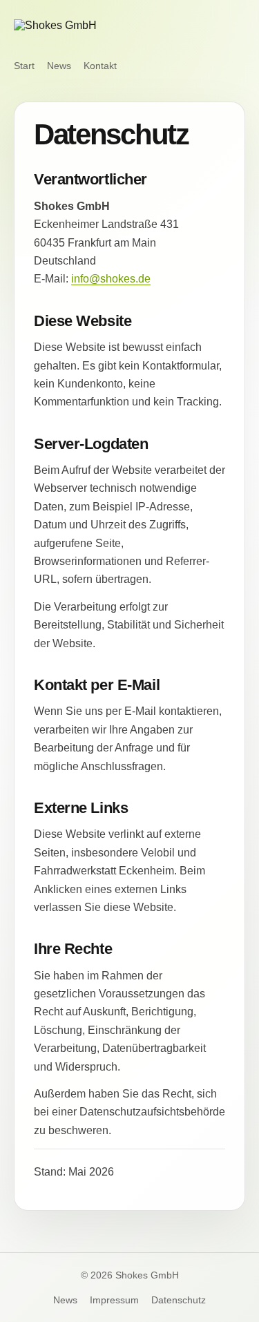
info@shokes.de (111, 279)
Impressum (114, 1299)
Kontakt (100, 65)
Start (24, 65)
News (59, 65)
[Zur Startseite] (89, 31)
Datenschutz (178, 1299)
